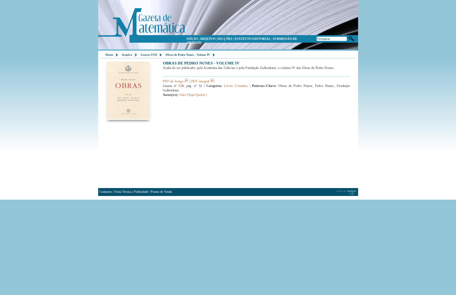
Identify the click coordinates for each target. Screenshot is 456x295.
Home (109, 54)
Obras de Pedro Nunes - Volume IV (187, 54)
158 (181, 86)
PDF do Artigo (173, 81)
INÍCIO (192, 39)
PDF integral (200, 81)
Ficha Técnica (122, 192)
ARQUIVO (207, 39)
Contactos (105, 192)
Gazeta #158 (149, 54)
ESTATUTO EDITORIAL (253, 39)
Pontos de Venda (161, 192)
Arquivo (127, 54)
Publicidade (141, 192)
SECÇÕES (224, 39)
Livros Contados (236, 86)
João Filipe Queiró (192, 95)
